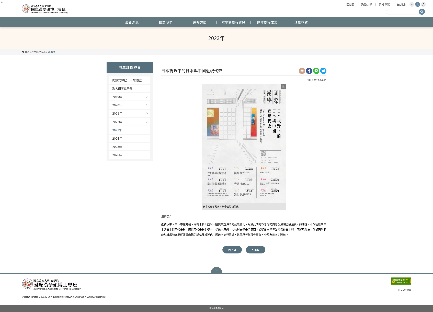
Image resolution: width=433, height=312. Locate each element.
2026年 (117, 155)
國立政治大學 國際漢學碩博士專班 (25, 5)
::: (2, 1)
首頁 (27, 52)
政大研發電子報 (122, 88)
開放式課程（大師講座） (128, 80)
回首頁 (350, 4)
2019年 (117, 97)
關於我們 (166, 22)
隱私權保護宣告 (216, 308)
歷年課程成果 (267, 22)
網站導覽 (384, 4)
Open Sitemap (216, 270)
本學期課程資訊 (233, 22)
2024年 (117, 138)
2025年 (117, 146)
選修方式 (199, 22)
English (401, 4)
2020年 (117, 105)
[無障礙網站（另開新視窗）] (401, 282)
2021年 (117, 113)
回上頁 (232, 250)
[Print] (302, 71)
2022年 (117, 122)
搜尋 (422, 12)
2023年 (117, 130)
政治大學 (366, 4)
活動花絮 (301, 22)
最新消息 (132, 22)
